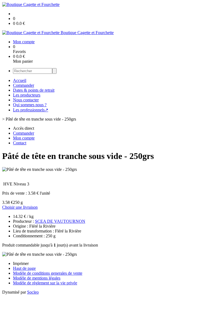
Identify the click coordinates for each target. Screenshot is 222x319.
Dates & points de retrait (33, 90)
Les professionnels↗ (30, 110)
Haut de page (24, 268)
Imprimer (21, 263)
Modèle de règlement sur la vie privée (45, 283)
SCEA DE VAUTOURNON (60, 221)
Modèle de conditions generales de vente (47, 273)
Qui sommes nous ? (30, 104)
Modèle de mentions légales (36, 278)
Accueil (19, 80)
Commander (23, 85)
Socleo (33, 292)
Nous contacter (26, 100)
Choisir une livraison (20, 207)
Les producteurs (26, 95)
